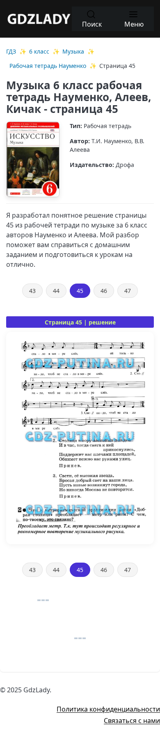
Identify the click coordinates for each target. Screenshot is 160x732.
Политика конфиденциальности (108, 709)
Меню (134, 24)
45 (80, 291)
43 (32, 291)
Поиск (92, 24)
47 (127, 291)
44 (56, 291)
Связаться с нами (132, 720)
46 (104, 291)
